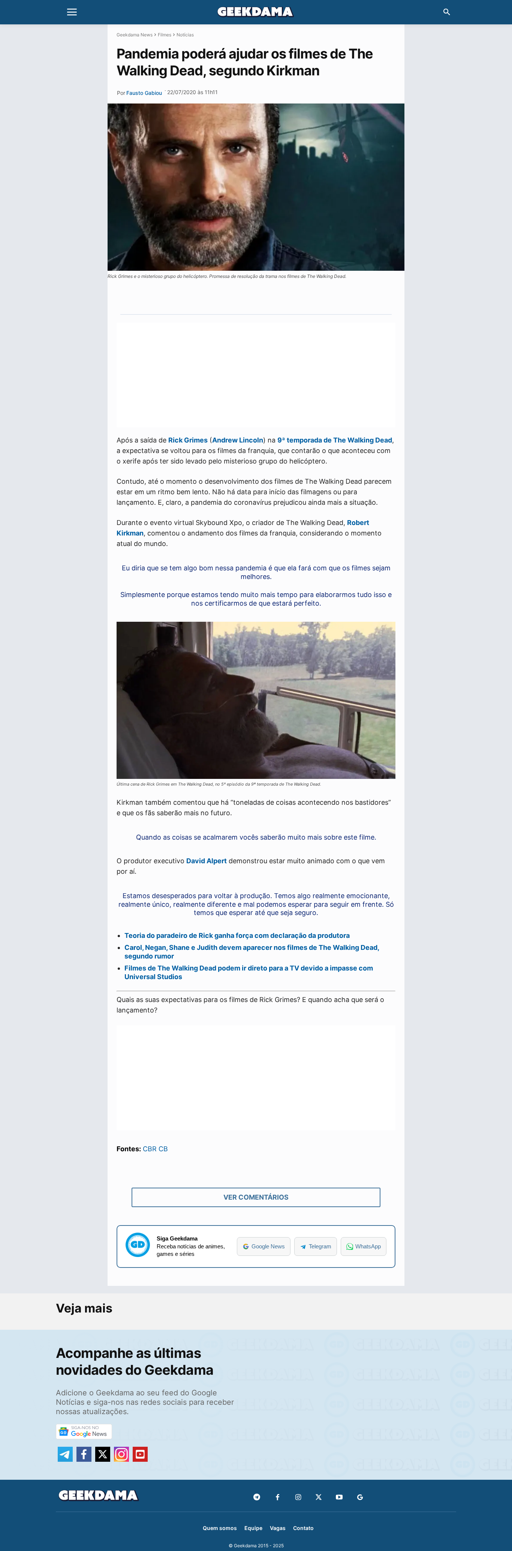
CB (163, 1149)
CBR (150, 1149)
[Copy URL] (302, 296)
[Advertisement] (256, 375)
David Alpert (206, 861)
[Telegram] (285, 296)
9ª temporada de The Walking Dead (334, 440)
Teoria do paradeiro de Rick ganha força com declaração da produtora (237, 935)
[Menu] (72, 12)
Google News (268, 1246)
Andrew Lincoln (237, 440)
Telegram (320, 1246)
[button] (446, 12)
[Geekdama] (256, 13)
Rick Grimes (188, 440)
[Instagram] (298, 1497)
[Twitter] (318, 1497)
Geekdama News (135, 35)
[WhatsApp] (268, 296)
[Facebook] (277, 1497)
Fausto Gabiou (144, 93)
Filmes (164, 35)
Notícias (185, 35)
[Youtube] (339, 1497)
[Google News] (360, 1497)
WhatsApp (368, 1246)
